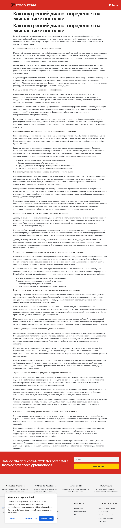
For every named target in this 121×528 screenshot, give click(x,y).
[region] (31, 508)
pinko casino (78, 39)
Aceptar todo (46, 518)
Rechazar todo (31, 518)
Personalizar (15, 518)
